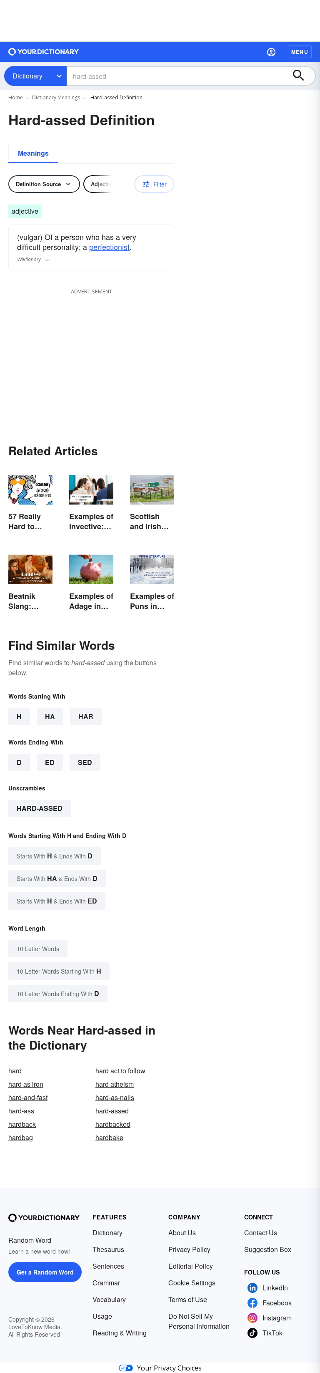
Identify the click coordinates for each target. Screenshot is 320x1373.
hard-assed (39, 808)
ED (50, 762)
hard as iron (25, 1084)
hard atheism (114, 1084)
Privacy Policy (189, 1249)
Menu (299, 52)
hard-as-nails (114, 1097)
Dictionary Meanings (56, 97)
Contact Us (260, 1232)
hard (15, 1070)
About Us (182, 1232)
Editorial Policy (190, 1266)
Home (15, 97)
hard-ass (21, 1111)
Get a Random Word (45, 1272)
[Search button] (302, 76)
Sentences (108, 1266)
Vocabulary (109, 1299)
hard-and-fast (28, 1097)
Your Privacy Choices (169, 1368)
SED (85, 762)
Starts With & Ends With (54, 856)
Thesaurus (108, 1249)
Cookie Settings (191, 1282)
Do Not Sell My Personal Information (199, 1321)
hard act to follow (120, 1070)
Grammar (106, 1282)
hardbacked (112, 1124)
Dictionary (27, 76)
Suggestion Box (267, 1249)
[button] (271, 52)
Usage (102, 1316)
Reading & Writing (119, 1333)
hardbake (109, 1137)
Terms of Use (187, 1299)
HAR (85, 716)
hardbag (20, 1137)
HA (50, 716)
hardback (22, 1124)
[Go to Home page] (43, 52)
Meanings (33, 153)
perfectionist (109, 246)
